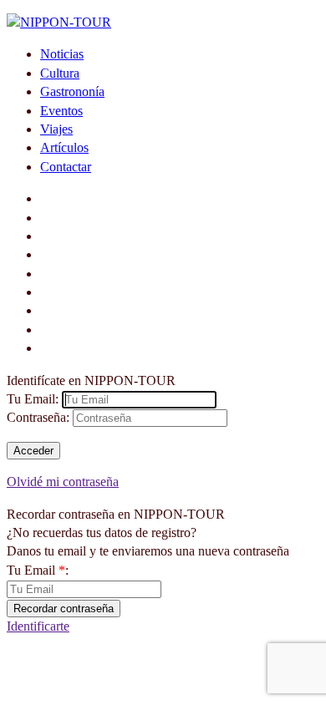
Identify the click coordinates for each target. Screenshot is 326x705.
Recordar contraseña (63, 608)
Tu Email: (33, 399)
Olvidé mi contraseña (63, 481)
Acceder (33, 450)
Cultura (59, 73)
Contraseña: (38, 417)
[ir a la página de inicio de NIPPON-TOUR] (59, 22)
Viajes (56, 129)
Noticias (62, 54)
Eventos (61, 111)
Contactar (65, 167)
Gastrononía (72, 91)
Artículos (64, 147)
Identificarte (38, 626)
